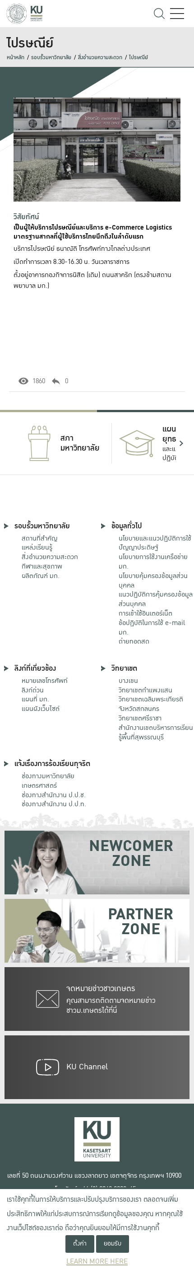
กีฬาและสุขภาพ (42, 566)
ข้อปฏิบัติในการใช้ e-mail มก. (152, 627)
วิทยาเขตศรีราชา (140, 718)
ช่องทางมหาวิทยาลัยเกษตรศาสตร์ (48, 781)
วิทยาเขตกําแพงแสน (145, 690)
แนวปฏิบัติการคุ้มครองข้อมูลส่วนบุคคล (156, 599)
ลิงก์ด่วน (33, 690)
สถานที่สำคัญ (39, 538)
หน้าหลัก (15, 57)
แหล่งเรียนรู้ (37, 547)
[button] (12, 443)
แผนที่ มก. (35, 699)
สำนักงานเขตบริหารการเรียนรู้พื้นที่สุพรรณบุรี (156, 732)
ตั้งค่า (80, 1243)
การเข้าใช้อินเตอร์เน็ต (145, 613)
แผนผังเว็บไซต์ (41, 708)
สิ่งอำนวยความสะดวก (100, 57)
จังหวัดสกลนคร (151, 704)
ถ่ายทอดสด (134, 641)
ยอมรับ (112, 1243)
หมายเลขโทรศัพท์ (45, 680)
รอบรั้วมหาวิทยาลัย (51, 57)
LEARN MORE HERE (97, 1261)
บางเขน (128, 680)
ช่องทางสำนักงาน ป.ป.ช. (54, 795)
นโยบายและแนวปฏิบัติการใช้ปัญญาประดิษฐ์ (155, 543)
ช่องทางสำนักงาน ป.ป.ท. (54, 804)
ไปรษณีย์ (138, 57)
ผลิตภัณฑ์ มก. (41, 575)
